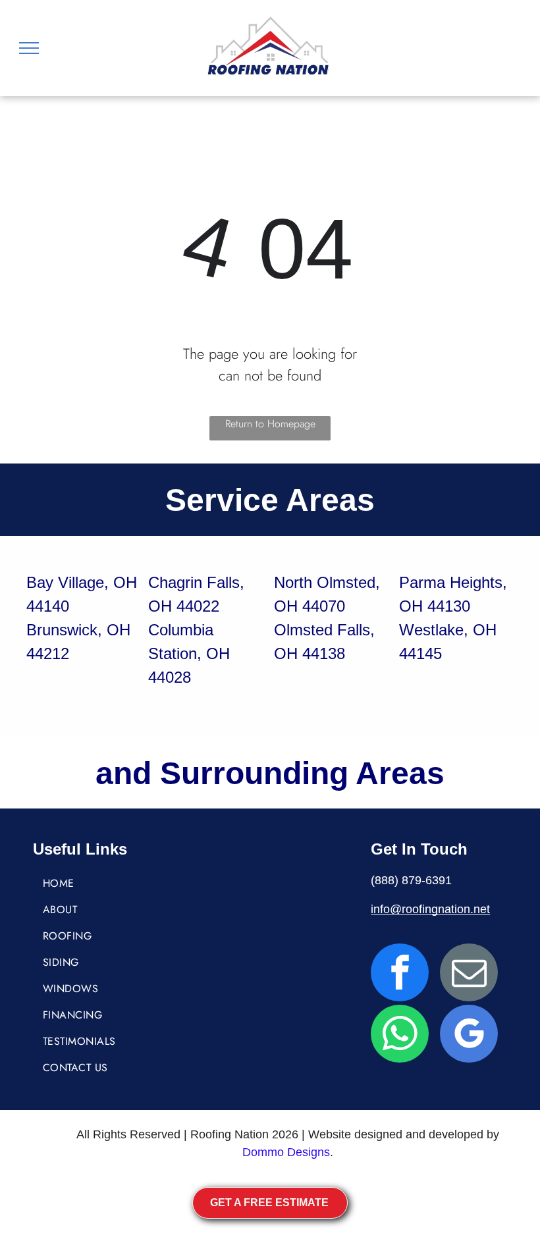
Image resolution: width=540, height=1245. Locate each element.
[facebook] (400, 974)
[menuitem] (104, 883)
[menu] (29, 48)
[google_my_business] (469, 1035)
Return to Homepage (270, 423)
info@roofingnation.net (430, 909)
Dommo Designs (286, 1152)
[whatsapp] (400, 1035)
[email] (469, 974)
